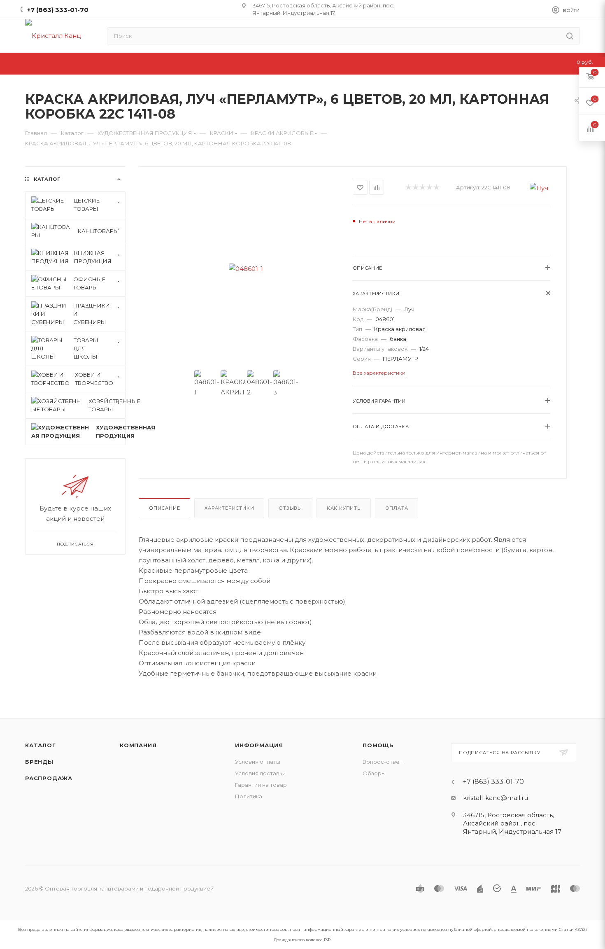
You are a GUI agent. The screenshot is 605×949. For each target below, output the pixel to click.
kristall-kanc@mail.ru (495, 798)
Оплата (396, 508)
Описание (164, 508)
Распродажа (48, 778)
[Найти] (570, 35)
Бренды (39, 761)
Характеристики (229, 508)
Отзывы (290, 508)
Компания (138, 745)
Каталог (40, 745)
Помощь (378, 745)
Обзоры (374, 773)
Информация (259, 745)
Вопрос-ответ (383, 761)
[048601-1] (246, 268)
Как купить (344, 508)
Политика (248, 796)
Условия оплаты (257, 761)
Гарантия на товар (261, 784)
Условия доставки (260, 773)
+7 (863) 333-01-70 (57, 10)
